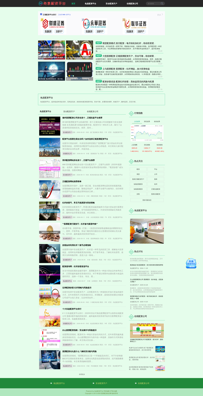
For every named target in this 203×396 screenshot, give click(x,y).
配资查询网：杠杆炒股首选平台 (75, 266)
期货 (138, 174)
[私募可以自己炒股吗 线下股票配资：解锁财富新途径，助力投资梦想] (160, 349)
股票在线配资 (155, 194)
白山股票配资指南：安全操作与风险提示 (79, 330)
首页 (73, 3)
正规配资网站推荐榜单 (71, 181)
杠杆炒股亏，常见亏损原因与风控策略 (78, 202)
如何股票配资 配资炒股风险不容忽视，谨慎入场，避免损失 (141, 368)
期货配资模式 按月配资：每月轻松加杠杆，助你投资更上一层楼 (132, 43)
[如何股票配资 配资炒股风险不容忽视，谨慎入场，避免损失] (160, 368)
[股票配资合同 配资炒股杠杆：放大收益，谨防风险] (160, 359)
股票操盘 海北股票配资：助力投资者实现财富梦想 (52, 79)
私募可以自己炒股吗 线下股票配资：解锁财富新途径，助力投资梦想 (142, 349)
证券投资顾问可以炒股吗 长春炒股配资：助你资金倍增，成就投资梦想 (52, 57)
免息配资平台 (90, 3)
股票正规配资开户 (138, 179)
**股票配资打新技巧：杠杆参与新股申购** (80, 223)
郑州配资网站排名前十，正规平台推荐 (78, 160)
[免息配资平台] (52, 3)
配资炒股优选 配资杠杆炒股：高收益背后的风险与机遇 (128, 81)
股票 (155, 179)
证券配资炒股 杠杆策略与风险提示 (76, 287)
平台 (155, 169)
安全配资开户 (111, 3)
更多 (159, 14)
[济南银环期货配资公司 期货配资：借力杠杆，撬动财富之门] (147, 330)
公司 (155, 174)
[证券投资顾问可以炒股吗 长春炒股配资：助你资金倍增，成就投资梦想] (51, 50)
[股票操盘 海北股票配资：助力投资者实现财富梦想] (51, 71)
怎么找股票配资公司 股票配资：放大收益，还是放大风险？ (80, 79)
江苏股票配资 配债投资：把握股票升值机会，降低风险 (80, 57)
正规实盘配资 (155, 189)
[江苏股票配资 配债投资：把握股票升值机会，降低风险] (79, 50)
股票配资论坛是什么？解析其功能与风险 (79, 351)
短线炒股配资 (138, 184)
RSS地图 (107, 391)
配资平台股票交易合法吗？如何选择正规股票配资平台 (85, 138)
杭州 (155, 184)
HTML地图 (113, 391)
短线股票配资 (138, 189)
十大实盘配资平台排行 (71, 308)
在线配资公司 (132, 3)
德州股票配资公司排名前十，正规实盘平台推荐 (82, 117)
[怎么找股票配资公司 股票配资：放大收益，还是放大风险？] (79, 71)
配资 (138, 169)
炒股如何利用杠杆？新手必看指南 (76, 245)
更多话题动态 (147, 200)
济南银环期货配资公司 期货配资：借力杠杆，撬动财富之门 (146, 340)
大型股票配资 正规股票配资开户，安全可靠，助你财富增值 (130, 55)
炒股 (138, 194)
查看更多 (82, 374)
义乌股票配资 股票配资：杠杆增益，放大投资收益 (126, 68)
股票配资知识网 (106, 393)
